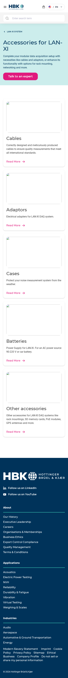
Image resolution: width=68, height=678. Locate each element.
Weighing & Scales (15, 607)
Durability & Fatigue (16, 592)
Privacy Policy (22, 652)
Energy (7, 642)
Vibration (9, 597)
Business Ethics (13, 537)
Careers (8, 526)
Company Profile (28, 656)
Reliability (9, 587)
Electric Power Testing (17, 577)
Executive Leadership (17, 521)
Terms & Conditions (15, 552)
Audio (7, 627)
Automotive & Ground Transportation (27, 637)
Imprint (46, 648)
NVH (6, 582)
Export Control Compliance (20, 542)
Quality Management (17, 547)
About (7, 507)
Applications (11, 562)
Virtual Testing (12, 602)
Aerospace (10, 632)
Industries (10, 618)
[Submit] (7, 18)
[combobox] (34, 18)
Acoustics (9, 572)
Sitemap (39, 652)
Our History (10, 516)
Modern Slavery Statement (20, 648)
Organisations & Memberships (22, 532)
